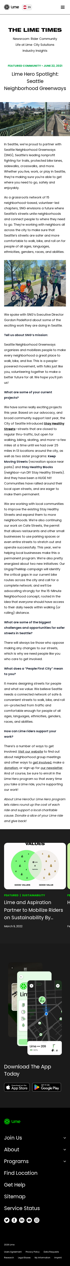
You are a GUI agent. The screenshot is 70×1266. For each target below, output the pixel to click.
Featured (11, 895)
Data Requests (51, 1251)
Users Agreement (13, 1251)
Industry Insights (35, 50)
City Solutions (44, 45)
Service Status (22, 1208)
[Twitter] (7, 1220)
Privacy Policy (33, 1251)
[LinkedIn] (21, 1220)
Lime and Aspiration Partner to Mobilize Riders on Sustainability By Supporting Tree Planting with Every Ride (33, 910)
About (11, 1149)
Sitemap (14, 1196)
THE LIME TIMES (35, 30)
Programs (16, 1161)
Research (9, 1257)
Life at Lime (24, 45)
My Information (42, 1257)
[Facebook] (14, 1220)
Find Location (21, 1173)
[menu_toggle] (62, 7)
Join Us (13, 1137)
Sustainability (33, 895)
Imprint (58, 1257)
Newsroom (21, 39)
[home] (11, 7)
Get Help (14, 1184)
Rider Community (44, 39)
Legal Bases (24, 1257)
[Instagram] (36, 1220)
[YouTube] (29, 1220)
